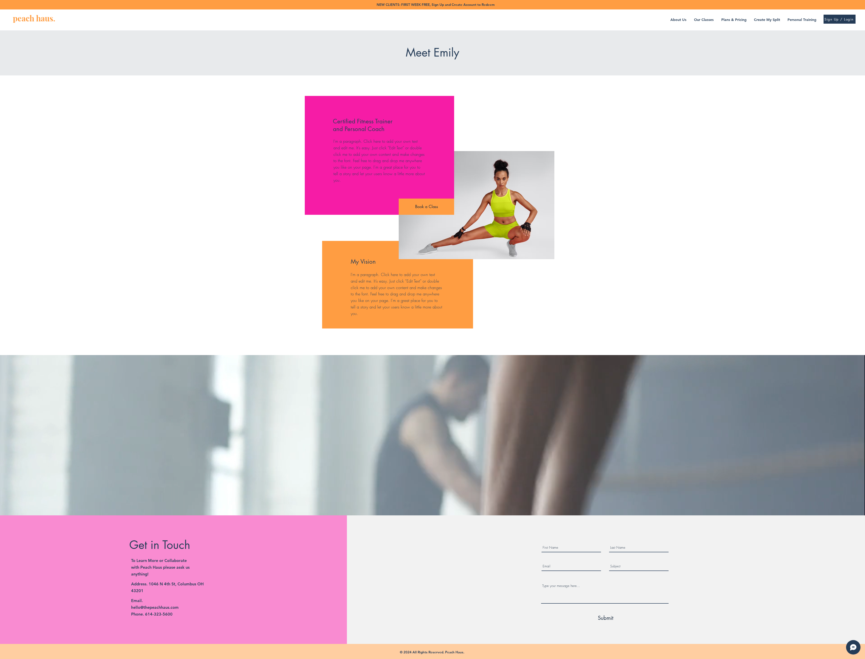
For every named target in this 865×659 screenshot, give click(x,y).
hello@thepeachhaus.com (155, 607)
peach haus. (34, 18)
